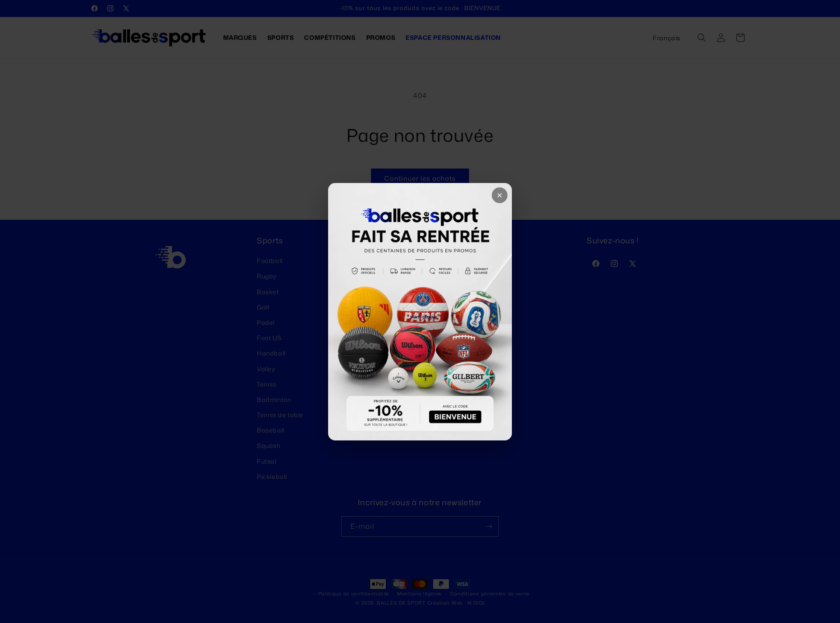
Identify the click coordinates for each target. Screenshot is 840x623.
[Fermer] (500, 195)
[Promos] (420, 311)
